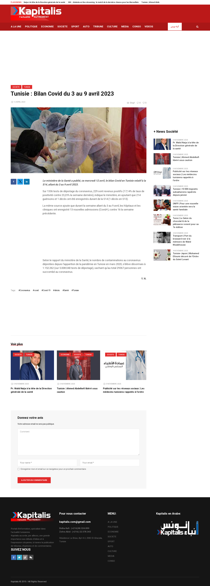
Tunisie (27, 87)
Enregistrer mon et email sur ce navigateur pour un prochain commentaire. (53, 469)
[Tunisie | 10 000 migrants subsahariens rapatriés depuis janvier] (162, 190)
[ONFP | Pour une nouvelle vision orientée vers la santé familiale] (162, 205)
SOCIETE (16, 87)
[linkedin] (27, 182)
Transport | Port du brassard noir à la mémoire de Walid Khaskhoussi (182, 240)
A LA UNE (112, 522)
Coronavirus (25, 290)
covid (36, 290)
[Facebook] (13, 182)
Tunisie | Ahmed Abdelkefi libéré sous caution (147, 2)
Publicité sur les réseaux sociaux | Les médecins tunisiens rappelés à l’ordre (123, 390)
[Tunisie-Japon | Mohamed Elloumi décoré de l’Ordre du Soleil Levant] (162, 255)
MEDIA (111, 556)
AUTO (110, 546)
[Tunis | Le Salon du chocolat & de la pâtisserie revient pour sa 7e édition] (162, 219)
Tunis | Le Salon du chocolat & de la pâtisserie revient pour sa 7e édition (186, 223)
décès (57, 290)
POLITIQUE (113, 526)
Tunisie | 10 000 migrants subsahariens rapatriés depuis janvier (185, 192)
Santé (66, 290)
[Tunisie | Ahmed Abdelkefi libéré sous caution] (78, 365)
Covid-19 (46, 290)
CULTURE (112, 551)
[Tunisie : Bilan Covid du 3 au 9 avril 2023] (78, 140)
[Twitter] (20, 182)
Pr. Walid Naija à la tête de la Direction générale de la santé (27, 2)
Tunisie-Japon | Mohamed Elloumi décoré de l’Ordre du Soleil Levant (186, 256)
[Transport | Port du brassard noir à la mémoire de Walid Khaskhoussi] (162, 237)
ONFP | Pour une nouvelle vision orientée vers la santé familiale (185, 206)
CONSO (111, 561)
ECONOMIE (65, 354)
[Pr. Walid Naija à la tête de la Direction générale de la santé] (32, 365)
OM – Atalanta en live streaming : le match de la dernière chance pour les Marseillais (90, 2)
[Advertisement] (94, 238)
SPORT (111, 541)
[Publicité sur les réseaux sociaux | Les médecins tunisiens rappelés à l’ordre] (124, 365)
